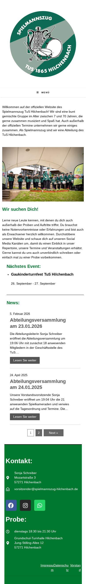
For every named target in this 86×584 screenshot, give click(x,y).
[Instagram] (25, 505)
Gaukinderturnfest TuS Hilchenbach (42, 274)
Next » (53, 433)
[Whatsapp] (39, 505)
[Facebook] (11, 505)
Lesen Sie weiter (24, 360)
